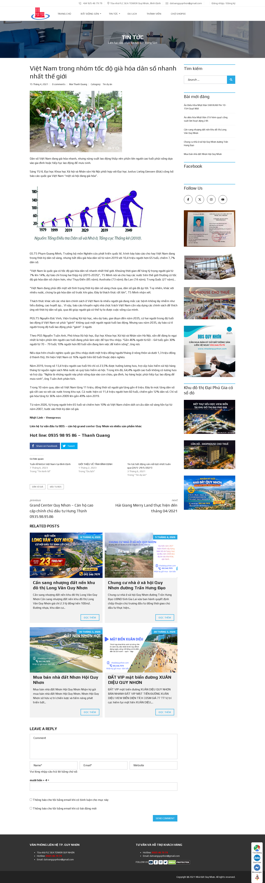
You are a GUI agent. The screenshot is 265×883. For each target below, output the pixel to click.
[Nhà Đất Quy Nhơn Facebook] (156, 862)
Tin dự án (107, 84)
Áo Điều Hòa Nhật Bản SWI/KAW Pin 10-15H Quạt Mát (205, 107)
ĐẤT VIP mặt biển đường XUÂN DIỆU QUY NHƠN (139, 680)
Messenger (257, 872)
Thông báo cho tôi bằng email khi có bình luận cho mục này (70, 800)
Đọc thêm (90, 617)
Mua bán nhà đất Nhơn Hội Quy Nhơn (203, 154)
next (146, 505)
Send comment (165, 818)
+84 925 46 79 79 (92, 3)
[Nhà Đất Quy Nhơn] (40, 13)
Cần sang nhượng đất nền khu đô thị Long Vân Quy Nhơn (64, 585)
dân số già (37, 487)
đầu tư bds (55, 487)
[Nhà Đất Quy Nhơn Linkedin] (160, 862)
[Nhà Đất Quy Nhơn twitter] (165, 862)
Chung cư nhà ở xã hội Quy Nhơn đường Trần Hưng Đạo (136, 585)
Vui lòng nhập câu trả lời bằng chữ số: (54, 771)
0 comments (58, 84)
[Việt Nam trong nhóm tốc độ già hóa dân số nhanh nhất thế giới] (76, 121)
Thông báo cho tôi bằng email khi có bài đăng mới (64, 808)
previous (61, 508)
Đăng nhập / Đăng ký (223, 3)
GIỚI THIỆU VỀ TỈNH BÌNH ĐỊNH (95, 464)
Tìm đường (257, 853)
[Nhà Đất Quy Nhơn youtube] (151, 862)
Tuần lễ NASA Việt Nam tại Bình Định (50, 464)
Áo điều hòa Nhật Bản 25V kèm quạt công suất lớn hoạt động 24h (206, 119)
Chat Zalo (257, 862)
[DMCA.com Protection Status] (179, 862)
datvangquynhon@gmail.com (185, 3)
